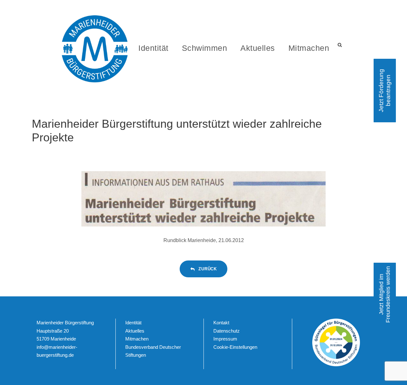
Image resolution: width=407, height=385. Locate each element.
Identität (153, 48)
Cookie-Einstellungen (235, 347)
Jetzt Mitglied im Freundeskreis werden (384, 294)
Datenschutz (226, 331)
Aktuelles (257, 48)
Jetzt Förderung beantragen (384, 90)
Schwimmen (204, 48)
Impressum (225, 338)
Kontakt (221, 322)
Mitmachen (308, 48)
